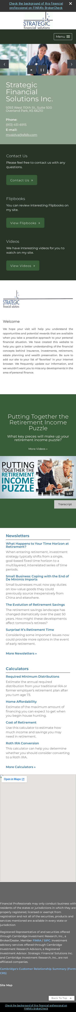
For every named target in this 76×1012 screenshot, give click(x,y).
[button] (63, 36)
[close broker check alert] (70, 3)
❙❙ (42, 69)
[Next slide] (71, 64)
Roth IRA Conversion (22, 743)
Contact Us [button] (19, 180)
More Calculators (21, 767)
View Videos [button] (20, 266)
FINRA (37, 940)
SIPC (47, 940)
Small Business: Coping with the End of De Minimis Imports (37, 577)
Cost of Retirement (21, 722)
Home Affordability (21, 702)
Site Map (6, 985)
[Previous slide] (4, 64)
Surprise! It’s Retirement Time (30, 630)
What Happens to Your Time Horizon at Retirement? (37, 545)
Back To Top (59, 998)
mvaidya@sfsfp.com (21, 135)
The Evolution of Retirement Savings (35, 605)
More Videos (38, 448)
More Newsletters (21, 653)
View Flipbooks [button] (23, 223)
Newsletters (17, 535)
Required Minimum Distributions (32, 676)
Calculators (17, 668)
